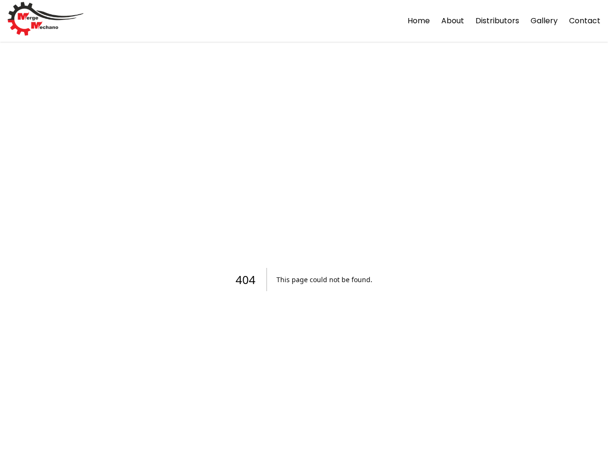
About (452, 20)
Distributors (497, 20)
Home (419, 20)
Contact (584, 20)
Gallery (544, 20)
